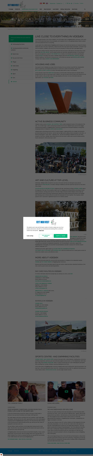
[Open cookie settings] (1, 454)
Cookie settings (30, 235)
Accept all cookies (60, 235)
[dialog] (46, 228)
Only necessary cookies (46, 236)
